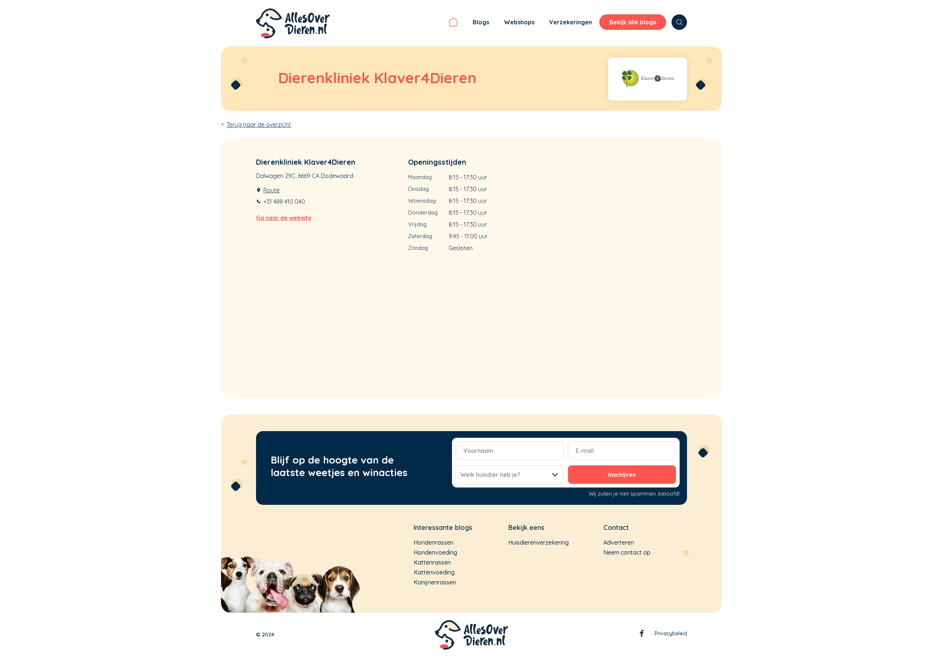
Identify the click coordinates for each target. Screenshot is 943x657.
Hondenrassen (433, 542)
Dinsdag (418, 188)
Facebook (642, 635)
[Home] (453, 23)
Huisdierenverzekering (538, 542)
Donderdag (423, 212)
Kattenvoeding (434, 572)
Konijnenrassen (435, 582)
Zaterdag (420, 236)
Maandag (420, 177)
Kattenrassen (432, 562)
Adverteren (618, 542)
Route (271, 190)
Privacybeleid (671, 633)
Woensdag (422, 200)
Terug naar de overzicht (259, 124)
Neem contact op (627, 552)
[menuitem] (453, 23)
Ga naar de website (284, 217)
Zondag (418, 247)
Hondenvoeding (435, 552)
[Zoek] (679, 22)
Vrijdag (417, 224)
